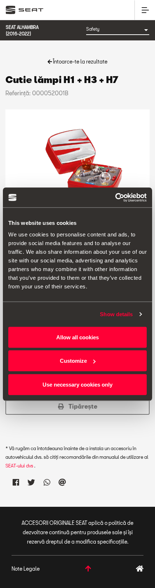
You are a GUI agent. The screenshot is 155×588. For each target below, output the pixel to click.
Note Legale (26, 569)
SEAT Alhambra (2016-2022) (22, 30)
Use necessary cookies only (77, 384)
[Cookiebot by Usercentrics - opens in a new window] (115, 197)
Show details (116, 314)
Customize (73, 361)
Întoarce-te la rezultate (79, 61)
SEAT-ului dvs (19, 466)
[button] (77, 406)
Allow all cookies (77, 337)
